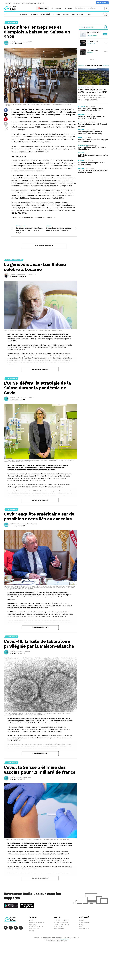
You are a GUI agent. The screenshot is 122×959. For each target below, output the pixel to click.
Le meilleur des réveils (61, 920)
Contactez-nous (18, 3)
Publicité (8, 3)
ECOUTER (43, 8)
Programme (57, 8)
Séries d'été (45, 14)
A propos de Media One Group (35, 3)
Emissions (23, 14)
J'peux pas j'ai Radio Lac (61, 924)
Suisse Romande (84, 922)
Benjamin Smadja (18, 276)
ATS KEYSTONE (17, 43)
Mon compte (102, 3)
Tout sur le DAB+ (77, 14)
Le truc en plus (84, 928)
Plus (89, 14)
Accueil (31, 920)
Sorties (66, 14)
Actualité (34, 14)
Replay (69, 8)
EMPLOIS (31, 931)
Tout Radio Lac (59, 928)
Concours (56, 14)
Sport (81, 926)
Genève (81, 920)
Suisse (81, 924)
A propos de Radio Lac (36, 926)
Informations (58, 926)
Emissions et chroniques (36, 922)
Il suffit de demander (61, 922)
